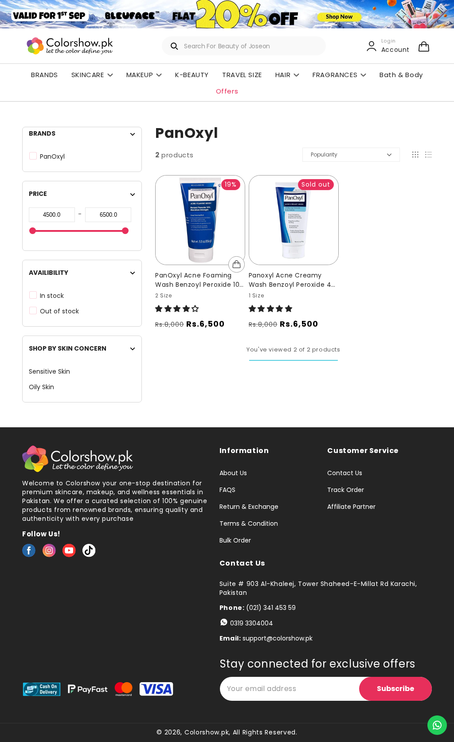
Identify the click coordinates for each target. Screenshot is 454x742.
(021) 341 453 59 (271, 607)
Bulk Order (235, 540)
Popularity (324, 154)
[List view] (428, 155)
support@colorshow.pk (278, 638)
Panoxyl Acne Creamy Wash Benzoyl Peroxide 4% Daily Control (293, 280)
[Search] (175, 46)
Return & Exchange (248, 506)
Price (38, 194)
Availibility (48, 272)
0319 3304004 (251, 623)
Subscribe (395, 688)
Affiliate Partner (351, 506)
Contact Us (344, 473)
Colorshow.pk (206, 732)
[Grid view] (415, 155)
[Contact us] (437, 725)
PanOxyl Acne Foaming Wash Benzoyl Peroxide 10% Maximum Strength (200, 280)
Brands (42, 133)
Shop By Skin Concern (67, 348)
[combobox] (243, 46)
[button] (424, 46)
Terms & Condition (248, 523)
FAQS (227, 489)
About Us (233, 473)
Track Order (345, 489)
